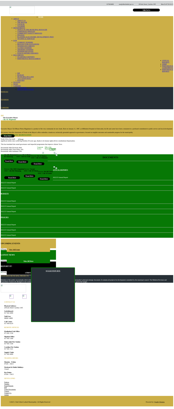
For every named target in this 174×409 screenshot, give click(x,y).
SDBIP (164, 64)
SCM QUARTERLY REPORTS (27, 53)
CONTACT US (6, 123)
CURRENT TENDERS (25, 42)
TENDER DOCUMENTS (26, 46)
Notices (6, 382)
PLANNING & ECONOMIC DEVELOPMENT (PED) (35, 37)
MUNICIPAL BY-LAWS (25, 77)
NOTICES (16, 82)
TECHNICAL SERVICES (26, 39)
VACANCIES (22, 88)
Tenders (6, 384)
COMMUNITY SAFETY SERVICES (29, 33)
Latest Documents (10, 389)
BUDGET (20, 75)
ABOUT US (21, 20)
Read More (9, 161)
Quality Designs (159, 402)
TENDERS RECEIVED (25, 51)
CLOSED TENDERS (24, 48)
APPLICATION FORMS (25, 89)
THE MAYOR (22, 22)
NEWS (15, 84)
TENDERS (5, 100)
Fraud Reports (8, 386)
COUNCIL (21, 24)
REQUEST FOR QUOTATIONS (28, 44)
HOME (40, 17)
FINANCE (20, 35)
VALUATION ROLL (24, 78)
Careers (6, 391)
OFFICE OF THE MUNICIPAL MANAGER (32, 30)
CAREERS (5, 107)
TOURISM (21, 26)
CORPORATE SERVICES (26, 31)
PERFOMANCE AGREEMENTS (167, 67)
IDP (18, 73)
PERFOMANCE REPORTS (167, 70)
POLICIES (20, 80)
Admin (6, 395)
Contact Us (7, 393)
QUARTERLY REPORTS (26, 57)
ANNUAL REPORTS (165, 61)
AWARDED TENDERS (25, 49)
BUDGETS (5, 193)
